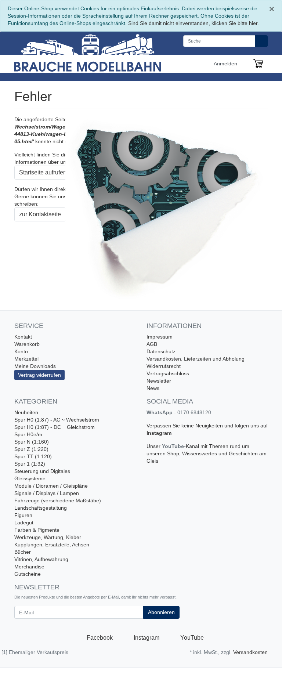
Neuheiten (26, 412)
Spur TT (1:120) (33, 456)
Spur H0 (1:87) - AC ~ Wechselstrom (56, 420)
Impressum (160, 337)
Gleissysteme (30, 478)
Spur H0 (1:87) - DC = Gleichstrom (54, 427)
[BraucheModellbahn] (87, 52)
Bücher (22, 552)
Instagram (159, 433)
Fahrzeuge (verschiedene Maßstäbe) (57, 500)
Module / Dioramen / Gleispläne (51, 486)
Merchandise (29, 567)
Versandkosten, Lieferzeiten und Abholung (196, 359)
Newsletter (159, 381)
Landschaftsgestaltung (40, 508)
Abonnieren (161, 612)
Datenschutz (161, 351)
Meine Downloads (35, 366)
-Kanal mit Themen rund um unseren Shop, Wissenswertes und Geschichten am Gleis (207, 453)
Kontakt (23, 337)
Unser (154, 446)
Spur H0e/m (28, 434)
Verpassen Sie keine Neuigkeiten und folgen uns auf (207, 426)
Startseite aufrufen (42, 172)
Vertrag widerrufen (39, 375)
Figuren (23, 515)
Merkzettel (26, 359)
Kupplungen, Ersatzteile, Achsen (51, 545)
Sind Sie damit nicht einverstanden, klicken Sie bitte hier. (193, 23)
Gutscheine (27, 574)
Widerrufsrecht (164, 366)
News (153, 388)
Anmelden (226, 63)
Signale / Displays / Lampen (46, 493)
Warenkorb (27, 344)
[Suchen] (261, 41)
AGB (152, 344)
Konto (21, 351)
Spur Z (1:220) (31, 449)
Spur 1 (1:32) (29, 464)
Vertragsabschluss (168, 373)
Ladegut (23, 522)
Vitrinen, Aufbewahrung (41, 559)
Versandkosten (250, 652)
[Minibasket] (258, 63)
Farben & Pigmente (36, 530)
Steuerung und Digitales (42, 471)
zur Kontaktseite (40, 214)
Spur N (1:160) (31, 442)
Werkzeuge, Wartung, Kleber (47, 537)
